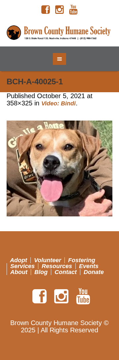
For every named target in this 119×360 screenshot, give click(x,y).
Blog (41, 272)
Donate (94, 272)
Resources (57, 266)
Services (22, 266)
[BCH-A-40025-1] (59, 168)
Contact (66, 272)
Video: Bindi (58, 103)
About (18, 272)
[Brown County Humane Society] (59, 33)
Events (89, 266)
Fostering (81, 260)
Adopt (18, 260)
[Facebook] (46, 10)
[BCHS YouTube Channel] (73, 10)
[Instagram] (59, 10)
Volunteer (47, 260)
